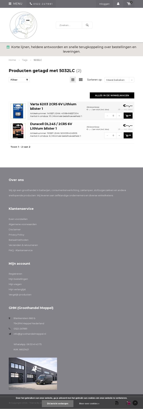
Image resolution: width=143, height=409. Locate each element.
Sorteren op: (94, 79)
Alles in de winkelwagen (112, 95)
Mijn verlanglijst (17, 289)
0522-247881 (20, 328)
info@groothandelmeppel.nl (30, 333)
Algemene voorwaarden (23, 224)
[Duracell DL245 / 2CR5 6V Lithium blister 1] (18, 130)
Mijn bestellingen (18, 279)
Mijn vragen (15, 284)
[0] (129, 3)
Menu (17, 3)
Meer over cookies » (89, 403)
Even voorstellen (18, 219)
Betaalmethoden (18, 239)
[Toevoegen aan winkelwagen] (128, 116)
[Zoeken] (87, 25)
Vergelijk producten (20, 294)
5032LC (38, 60)
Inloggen (104, 3)
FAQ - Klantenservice (21, 250)
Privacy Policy (16, 234)
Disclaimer (15, 229)
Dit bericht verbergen (57, 403)
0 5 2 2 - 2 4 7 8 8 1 (42, 3)
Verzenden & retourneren (23, 245)
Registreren (15, 273)
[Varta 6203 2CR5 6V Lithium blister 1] (18, 110)
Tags (24, 60)
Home (12, 60)
